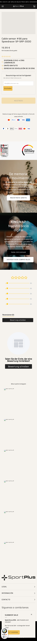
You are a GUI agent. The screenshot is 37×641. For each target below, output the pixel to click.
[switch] (4, 637)
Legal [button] (4, 587)
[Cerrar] (32, 614)
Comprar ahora (18, 108)
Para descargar (18, 252)
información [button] (7, 593)
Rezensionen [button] (8, 314)
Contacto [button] (6, 599)
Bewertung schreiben (18, 320)
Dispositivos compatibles (18, 259)
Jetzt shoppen (12, 632)
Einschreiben (8, 88)
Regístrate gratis (18, 198)
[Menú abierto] (5, 6)
